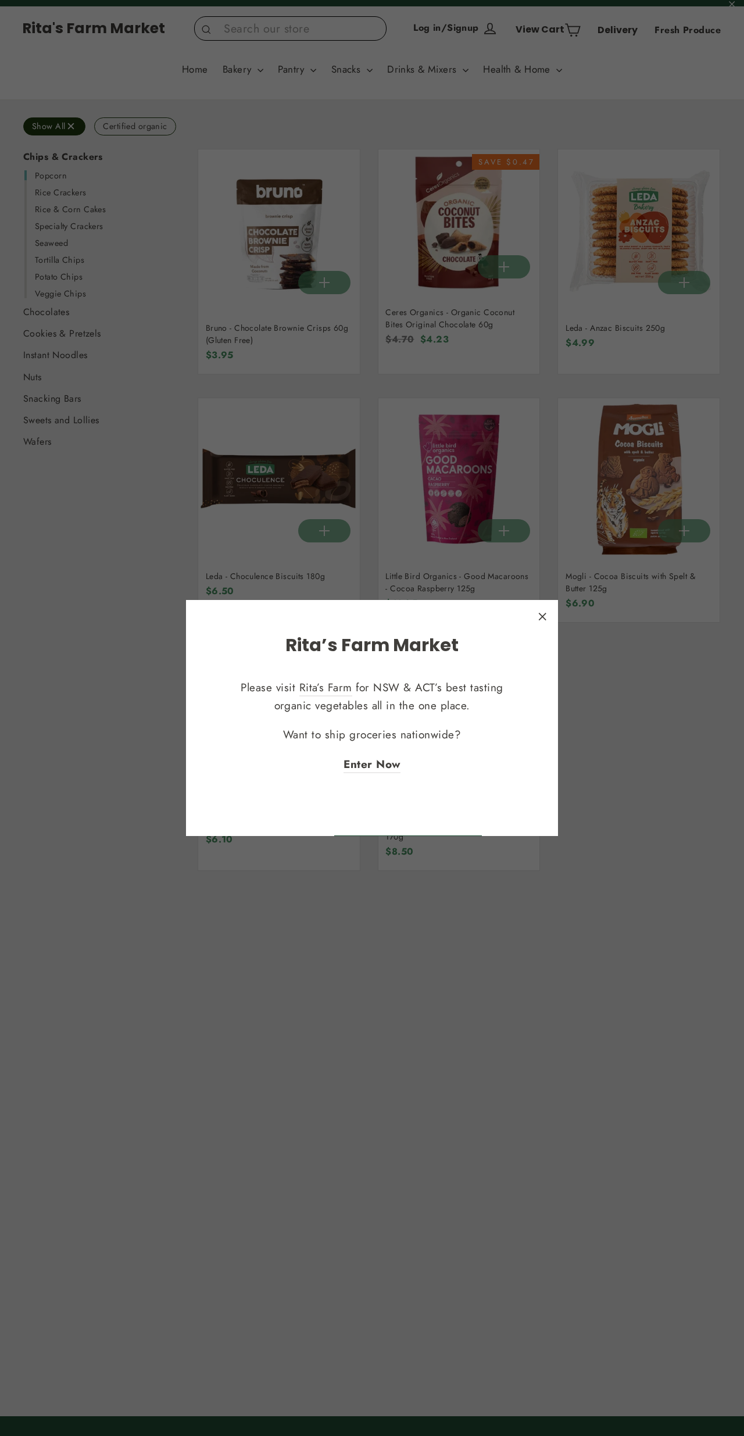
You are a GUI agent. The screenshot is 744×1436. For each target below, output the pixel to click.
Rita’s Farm (325, 688)
